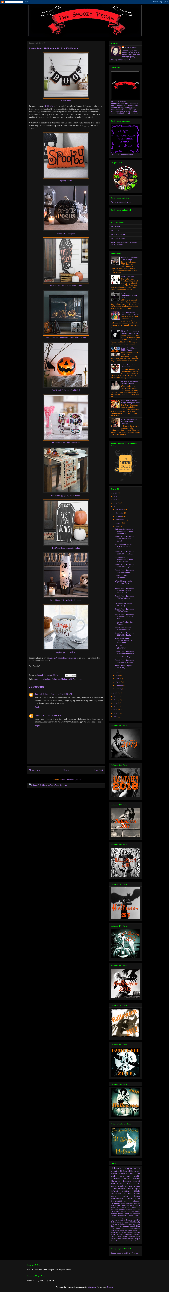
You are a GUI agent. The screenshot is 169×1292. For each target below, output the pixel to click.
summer (127, 1201)
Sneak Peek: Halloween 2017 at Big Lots (124, 571)
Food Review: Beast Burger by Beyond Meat (130, 402)
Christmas (115, 1181)
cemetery (121, 1220)
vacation (114, 1220)
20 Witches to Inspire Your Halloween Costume (129, 421)
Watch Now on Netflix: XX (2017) (123, 605)
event (137, 1173)
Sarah (37, 715)
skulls (113, 1186)
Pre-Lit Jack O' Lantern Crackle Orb (66, 390)
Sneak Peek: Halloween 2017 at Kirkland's (124, 634)
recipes (127, 1193)
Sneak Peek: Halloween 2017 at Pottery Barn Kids (124, 616)
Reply (37, 707)
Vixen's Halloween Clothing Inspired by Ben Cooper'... (124, 640)
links (112, 1224)
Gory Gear (120, 1239)
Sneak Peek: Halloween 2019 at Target (130, 349)
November (120, 513)
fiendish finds (45, 679)
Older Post (98, 769)
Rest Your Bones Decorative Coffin (66, 548)
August (118, 523)
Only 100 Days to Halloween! (122, 577)
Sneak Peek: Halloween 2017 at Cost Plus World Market (124, 591)
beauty (137, 1191)
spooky (125, 1191)
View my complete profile (120, 59)
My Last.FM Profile (118, 238)
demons (129, 1220)
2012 (115, 706)
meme (123, 1241)
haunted (114, 1214)
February (119, 685)
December (120, 509)
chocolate (136, 1207)
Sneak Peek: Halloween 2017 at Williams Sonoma (124, 598)
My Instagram (116, 226)
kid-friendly (135, 1222)
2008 (115, 717)
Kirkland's (49, 106)
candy (123, 1205)
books (117, 1203)
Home (66, 769)
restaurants (116, 1193)
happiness (125, 1203)
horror (136, 1168)
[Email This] (66, 675)
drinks (137, 1211)
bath (134, 1210)
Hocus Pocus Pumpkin (66, 233)
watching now (125, 1186)
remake (132, 1237)
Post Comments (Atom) (71, 779)
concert (120, 1234)
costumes (114, 1210)
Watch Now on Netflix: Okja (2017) (123, 647)
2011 (115, 710)
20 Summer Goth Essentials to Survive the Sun (129, 295)
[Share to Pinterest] (75, 675)
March (118, 682)
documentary (116, 1226)
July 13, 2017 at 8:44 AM (51, 715)
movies (114, 1173)
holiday (136, 1178)
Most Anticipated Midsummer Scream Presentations (124, 559)
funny (118, 1228)
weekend (137, 1234)
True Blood (131, 1241)
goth (129, 1176)
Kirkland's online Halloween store (62, 657)
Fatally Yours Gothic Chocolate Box (129, 366)
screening (128, 1234)
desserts (127, 1181)
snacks (118, 1201)
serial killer (135, 1226)
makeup (129, 1210)
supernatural (115, 1230)
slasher (113, 1218)
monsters (114, 1207)
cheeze (137, 1214)
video (125, 1196)
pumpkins (115, 1178)
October (119, 516)
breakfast (125, 1207)
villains (136, 1241)
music (131, 1203)
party (117, 1224)
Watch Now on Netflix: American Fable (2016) (123, 583)
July (117, 526)
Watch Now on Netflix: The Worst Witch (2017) (123, 546)
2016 (115, 693)
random (126, 1226)
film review (120, 1188)
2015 (115, 696)
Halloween (56, 679)
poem (131, 1232)
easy (121, 1218)
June (118, 672)
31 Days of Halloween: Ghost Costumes (130, 383)
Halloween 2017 (67, 679)
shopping (78, 679)
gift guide (136, 1205)
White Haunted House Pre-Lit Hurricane (66, 600)
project (137, 1239)
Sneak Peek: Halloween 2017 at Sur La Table (124, 553)
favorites (129, 1198)
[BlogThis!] (68, 675)
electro (126, 1232)
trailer (122, 1230)
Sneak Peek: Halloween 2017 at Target (130, 259)
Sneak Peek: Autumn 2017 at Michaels (123, 628)
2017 (115, 506)
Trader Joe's (129, 1214)
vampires (128, 1230)
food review (117, 1176)
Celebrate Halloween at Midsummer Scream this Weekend (124, 531)
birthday (128, 1224)
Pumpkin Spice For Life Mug (66, 652)
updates (125, 1228)
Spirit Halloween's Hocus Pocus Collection (130, 313)
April (118, 679)
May (117, 675)
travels (120, 1214)
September (120, 520)
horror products (132, 1183)
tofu (126, 1241)
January (119, 689)
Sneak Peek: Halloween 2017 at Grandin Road (124, 652)
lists (122, 1183)
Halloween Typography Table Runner (66, 495)
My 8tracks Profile (118, 234)
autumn (126, 1178)
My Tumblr (115, 230)
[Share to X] (70, 675)
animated (136, 1224)
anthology (119, 1232)
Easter (113, 1239)
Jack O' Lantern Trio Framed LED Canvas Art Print (66, 337)
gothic (137, 1176)
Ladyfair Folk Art (42, 693)
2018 (115, 503)
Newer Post (34, 769)
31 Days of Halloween (130, 1171)
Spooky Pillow (66, 180)
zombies (130, 1211)
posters (125, 1237)
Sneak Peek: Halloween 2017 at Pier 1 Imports (124, 661)
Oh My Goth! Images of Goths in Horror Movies (130, 332)
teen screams (129, 1239)
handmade (122, 1216)
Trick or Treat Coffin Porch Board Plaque (66, 285)
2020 (115, 496)
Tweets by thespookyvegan (121, 202)
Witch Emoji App (127, 276)
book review (134, 1216)
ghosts (122, 1210)
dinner (129, 1188)
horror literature (132, 1218)
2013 (115, 703)
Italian (122, 1224)
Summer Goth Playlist (123, 657)
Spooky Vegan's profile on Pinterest (124, 1253)
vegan (128, 1168)
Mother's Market (116, 1241)
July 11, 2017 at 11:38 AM (61, 694)
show (138, 1237)
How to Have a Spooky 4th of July (124, 667)
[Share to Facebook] (73, 675)
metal (135, 1220)
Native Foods (116, 1237)
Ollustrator (92, 1286)
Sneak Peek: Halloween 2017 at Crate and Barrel (124, 539)
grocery (129, 1205)
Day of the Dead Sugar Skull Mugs (66, 442)
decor (37, 679)
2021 (115, 493)
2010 (115, 713)
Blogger (110, 1286)
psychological (135, 1228)
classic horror (120, 1211)
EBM (112, 1228)
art (117, 1183)
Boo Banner (66, 100)
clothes (137, 1203)
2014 (115, 700)
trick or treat (115, 1205)
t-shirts (113, 1216)
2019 (115, 500)
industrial (127, 1222)
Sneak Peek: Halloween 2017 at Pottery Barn (124, 566)
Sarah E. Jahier (130, 47)
